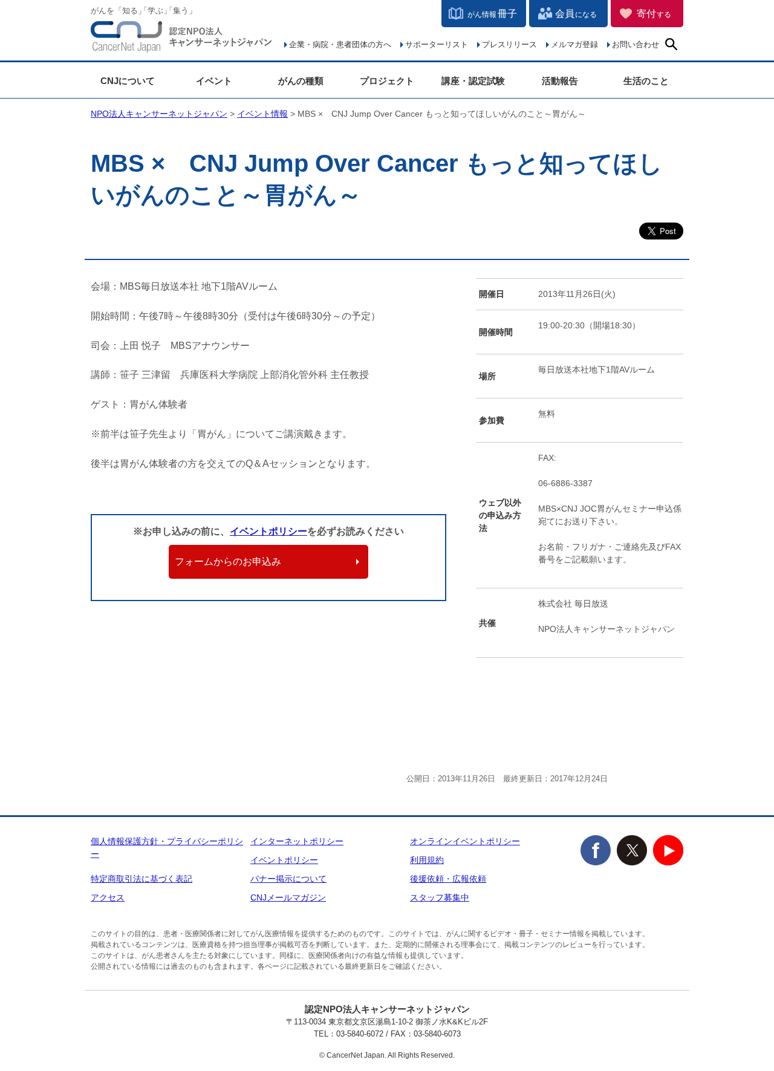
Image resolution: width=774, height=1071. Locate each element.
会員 (576, 13)
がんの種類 (301, 80)
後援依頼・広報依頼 (448, 879)
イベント (214, 80)
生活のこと (646, 80)
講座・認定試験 (473, 80)
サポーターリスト (436, 44)
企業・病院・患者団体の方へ (340, 44)
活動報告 (560, 80)
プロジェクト (387, 80)
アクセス (108, 897)
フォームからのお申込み (228, 561)
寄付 (654, 13)
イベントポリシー (268, 531)
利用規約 (427, 860)
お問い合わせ (635, 44)
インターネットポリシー (296, 841)
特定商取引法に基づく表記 (141, 879)
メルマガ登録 (574, 44)
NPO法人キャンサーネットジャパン (181, 39)
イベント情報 (262, 114)
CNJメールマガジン (288, 897)
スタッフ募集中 (439, 897)
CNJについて (127, 80)
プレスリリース (509, 44)
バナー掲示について (288, 879)
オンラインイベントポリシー (465, 841)
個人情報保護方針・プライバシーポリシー (167, 847)
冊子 (492, 13)
